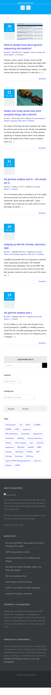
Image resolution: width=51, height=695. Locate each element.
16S (20, 424)
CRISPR (8, 429)
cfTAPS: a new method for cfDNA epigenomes (22, 587)
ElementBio (25, 433)
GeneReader (9, 438)
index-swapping (20, 442)
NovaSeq (8, 456)
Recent (25, 409)
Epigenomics (37, 433)
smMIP (17, 465)
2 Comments (40, 254)
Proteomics (19, 456)
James (8, 52)
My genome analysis (38, 118)
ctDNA (17, 429)
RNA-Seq (29, 456)
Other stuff (21, 121)
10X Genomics (10, 424)
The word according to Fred (15, 576)
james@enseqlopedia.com (25, 3)
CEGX (27, 424)
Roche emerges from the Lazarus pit (18, 581)
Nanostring (19, 451)
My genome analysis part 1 (18, 312)
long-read (40, 442)
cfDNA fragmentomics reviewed (17, 552)
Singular (8, 465)
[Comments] (40, 408)
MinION (31, 447)
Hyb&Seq (20, 438)
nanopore (8, 451)
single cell (37, 460)
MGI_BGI (20, 447)
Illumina (8, 442)
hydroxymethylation (35, 438)
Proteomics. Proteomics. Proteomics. (19, 593)
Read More (42, 79)
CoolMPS (36, 424)
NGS (37, 451)
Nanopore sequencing (10, 121)
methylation (9, 447)
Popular (11, 409)
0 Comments (20, 55)
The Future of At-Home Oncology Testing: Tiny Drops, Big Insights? (23, 568)
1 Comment (14, 189)
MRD (39, 447)
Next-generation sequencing (18, 254)
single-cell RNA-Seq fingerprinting (17, 460)
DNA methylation (11, 433)
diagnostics (27, 429)
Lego (31, 442)
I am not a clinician (36, 52)
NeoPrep (30, 451)
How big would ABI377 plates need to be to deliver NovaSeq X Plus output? (24, 544)
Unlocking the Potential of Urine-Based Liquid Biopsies (22, 559)
